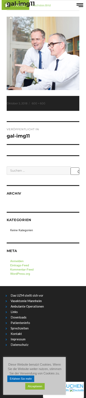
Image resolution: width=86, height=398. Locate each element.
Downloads (19, 317)
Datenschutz (19, 344)
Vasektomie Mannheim (26, 301)
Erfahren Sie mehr (21, 378)
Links (14, 312)
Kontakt (16, 334)
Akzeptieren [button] (35, 386)
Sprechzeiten (20, 328)
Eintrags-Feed (19, 265)
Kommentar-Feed (22, 269)
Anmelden (17, 261)
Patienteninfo (20, 323)
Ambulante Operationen (27, 306)
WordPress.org (20, 273)
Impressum (18, 339)
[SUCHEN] (75, 171)
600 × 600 (38, 103)
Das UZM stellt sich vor (27, 295)
